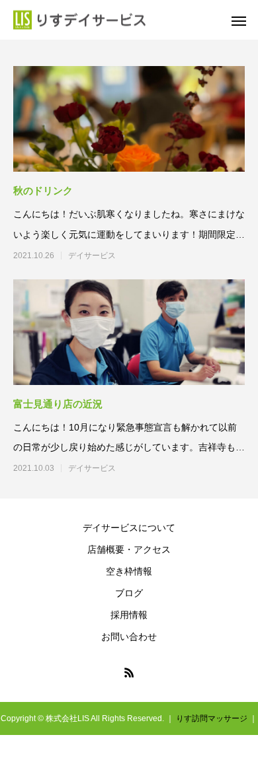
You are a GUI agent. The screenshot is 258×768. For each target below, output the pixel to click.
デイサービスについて (129, 527)
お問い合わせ (129, 636)
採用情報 (129, 615)
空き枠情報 (129, 571)
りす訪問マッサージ (211, 718)
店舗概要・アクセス (129, 549)
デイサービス (92, 256)
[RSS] (129, 672)
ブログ (129, 593)
